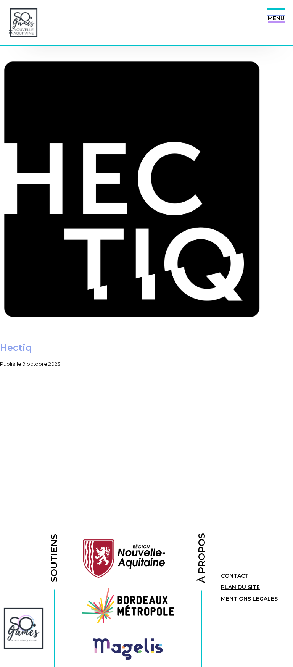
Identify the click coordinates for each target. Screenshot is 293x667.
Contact (235, 575)
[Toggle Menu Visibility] (276, 12)
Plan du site (240, 587)
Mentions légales (249, 598)
